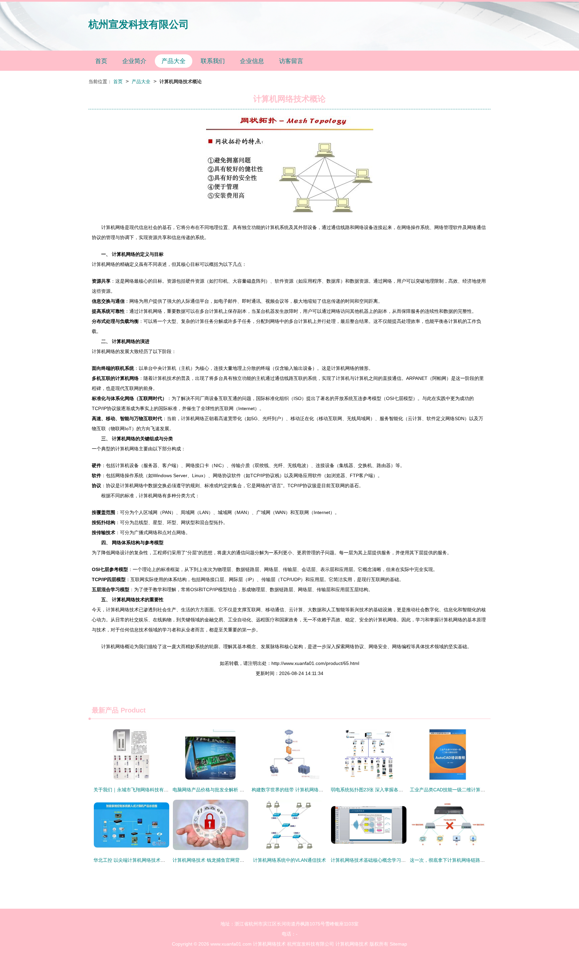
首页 (101, 61)
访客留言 (291, 61)
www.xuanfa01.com (231, 944)
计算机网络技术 (269, 944)
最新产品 (105, 710)
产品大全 (174, 61)
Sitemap (398, 944)
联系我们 (213, 61)
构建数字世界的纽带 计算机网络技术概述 (294, 789)
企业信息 (252, 61)
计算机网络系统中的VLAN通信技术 (289, 860)
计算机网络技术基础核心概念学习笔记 (370, 860)
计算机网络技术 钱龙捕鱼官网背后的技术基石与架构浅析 (232, 860)
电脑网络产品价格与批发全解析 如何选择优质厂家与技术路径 (237, 789)
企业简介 (134, 61)
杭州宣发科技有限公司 (138, 24)
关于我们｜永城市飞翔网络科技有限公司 (135, 789)
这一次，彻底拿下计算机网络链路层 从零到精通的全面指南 (471, 860)
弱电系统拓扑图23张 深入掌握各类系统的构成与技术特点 (390, 789)
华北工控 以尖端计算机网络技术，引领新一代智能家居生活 (155, 860)
